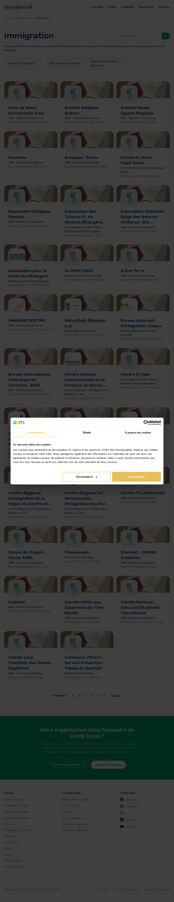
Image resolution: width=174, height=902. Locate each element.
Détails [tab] (87, 432)
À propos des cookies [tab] (138, 432)
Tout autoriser (136, 476)
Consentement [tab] (36, 432)
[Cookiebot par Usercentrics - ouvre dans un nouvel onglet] (146, 422)
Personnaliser (84, 476)
